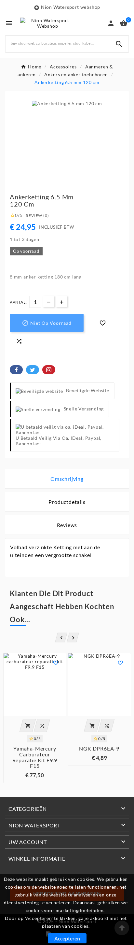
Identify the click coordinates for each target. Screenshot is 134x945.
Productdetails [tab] (66, 502)
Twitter (32, 369)
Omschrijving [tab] (67, 479)
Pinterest (48, 369)
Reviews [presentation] (67, 525)
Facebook (16, 369)
